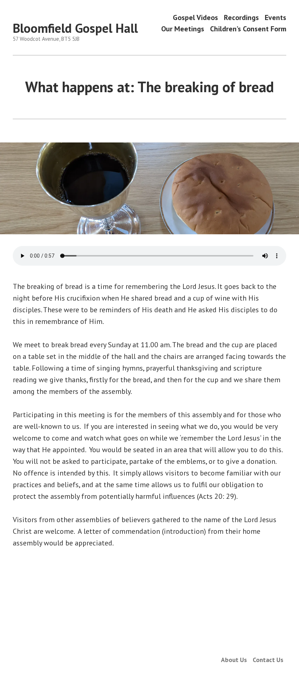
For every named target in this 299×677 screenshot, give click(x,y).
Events (275, 17)
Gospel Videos (195, 17)
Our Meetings (182, 29)
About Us (234, 660)
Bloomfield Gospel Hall (75, 28)
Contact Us (268, 660)
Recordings (241, 17)
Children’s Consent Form (248, 29)
